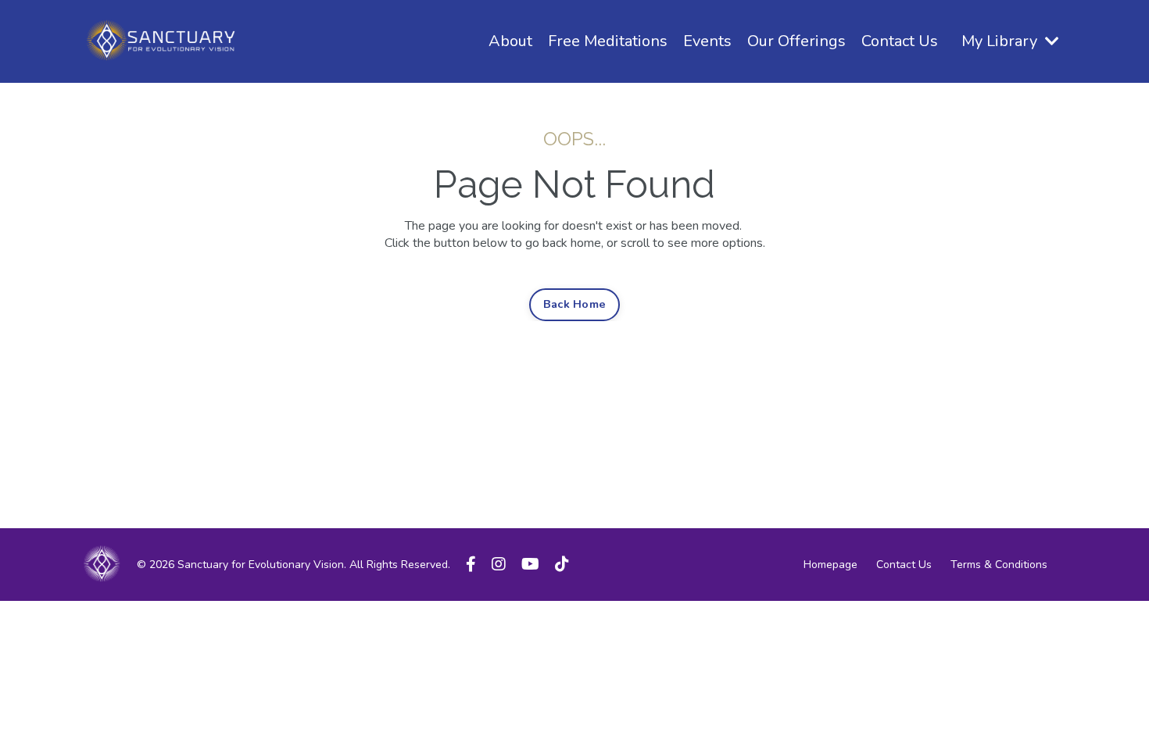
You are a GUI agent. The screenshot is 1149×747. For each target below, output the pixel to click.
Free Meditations (608, 41)
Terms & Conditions (998, 564)
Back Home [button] (574, 304)
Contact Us (899, 41)
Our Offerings (796, 41)
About (510, 41)
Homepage (830, 564)
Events (707, 41)
